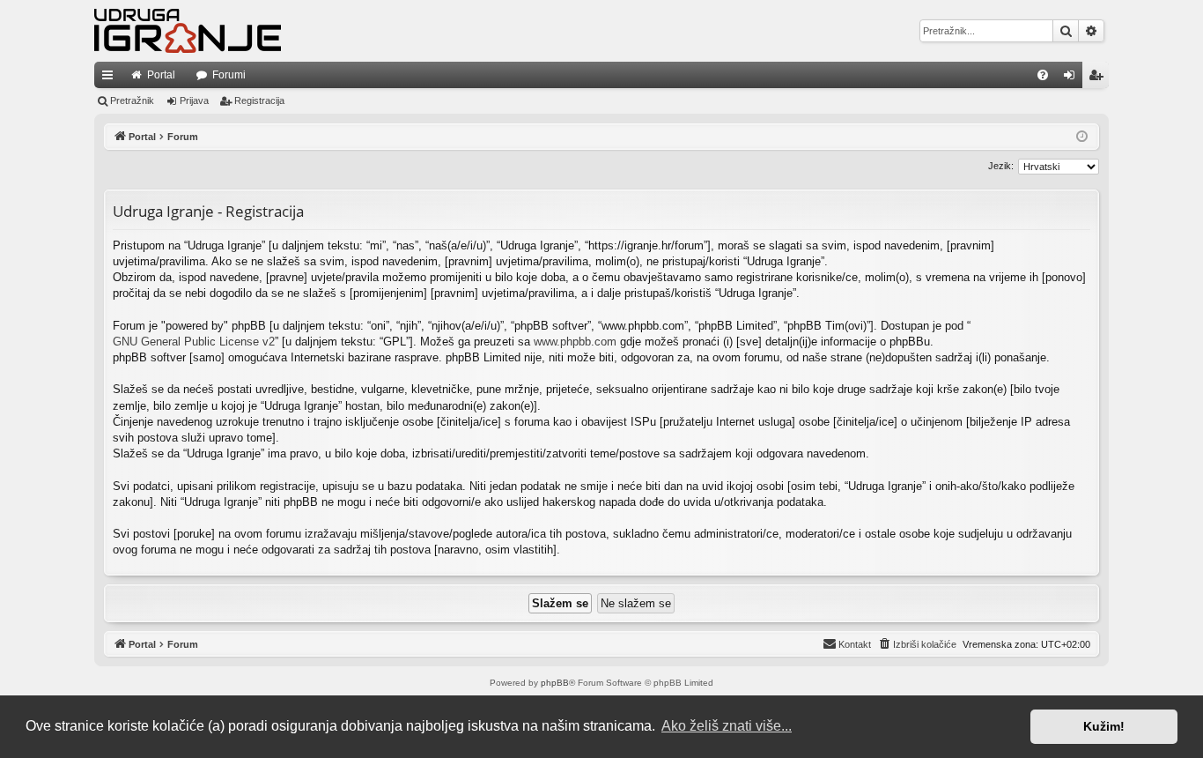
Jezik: (1001, 165)
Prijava (194, 100)
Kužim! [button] (1104, 726)
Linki (111, 78)
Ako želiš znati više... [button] (726, 725)
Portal (161, 75)
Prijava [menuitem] (1073, 78)
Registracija (259, 100)
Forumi (229, 75)
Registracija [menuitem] (1099, 78)
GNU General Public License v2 (194, 341)
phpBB (555, 682)
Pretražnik (132, 100)
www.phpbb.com (575, 341)
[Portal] (187, 31)
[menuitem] (1043, 75)
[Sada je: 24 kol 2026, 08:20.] (1082, 137)
